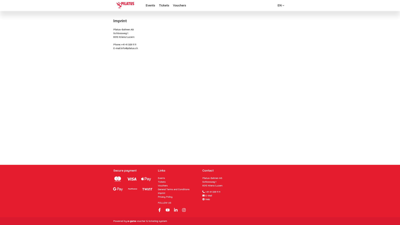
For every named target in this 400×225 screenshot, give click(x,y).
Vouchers (179, 5)
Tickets (164, 5)
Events (150, 5)
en (280, 5)
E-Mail (208, 195)
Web (207, 199)
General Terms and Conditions (174, 189)
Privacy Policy (165, 197)
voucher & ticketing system (147, 221)
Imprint (161, 193)
